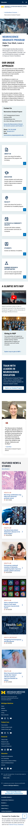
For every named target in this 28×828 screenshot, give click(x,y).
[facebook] (2, 718)
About (2, 706)
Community (4, 710)
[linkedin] (8, 750)
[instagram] (5, 718)
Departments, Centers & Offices (8, 760)
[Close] (24, 816)
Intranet (3, 765)
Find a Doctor (4, 725)
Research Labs (4, 741)
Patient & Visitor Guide (6, 727)
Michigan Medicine (7, 703)
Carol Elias (8, 446)
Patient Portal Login (6, 729)
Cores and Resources (6, 746)
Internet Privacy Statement (16, 824)
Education (4, 753)
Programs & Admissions (7, 756)
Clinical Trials (4, 739)
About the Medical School (7, 762)
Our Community (5, 758)
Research (4, 737)
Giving (2, 712)
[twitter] (8, 718)
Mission (3, 708)
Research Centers (5, 744)
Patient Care (5, 722)
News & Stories (4, 714)
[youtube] (11, 718)
